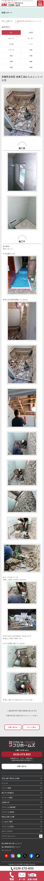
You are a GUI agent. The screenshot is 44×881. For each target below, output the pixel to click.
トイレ (31, 44)
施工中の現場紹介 (8, 793)
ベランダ (11, 50)
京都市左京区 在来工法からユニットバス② (21, 715)
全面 (30, 50)
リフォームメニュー (9, 836)
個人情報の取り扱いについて (12, 843)
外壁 (30, 56)
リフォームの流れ (8, 826)
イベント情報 (6, 788)
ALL (11, 32)
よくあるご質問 (7, 821)
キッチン (31, 38)
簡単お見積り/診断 (8, 817)
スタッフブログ (7, 831)
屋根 (30, 61)
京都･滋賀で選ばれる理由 (11, 778)
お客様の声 (5, 802)
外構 (11, 61)
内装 (11, 56)
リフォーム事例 (7, 797)
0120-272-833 (22, 754)
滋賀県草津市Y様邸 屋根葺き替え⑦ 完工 (22, 711)
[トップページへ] (15, 3)
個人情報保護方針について (11, 847)
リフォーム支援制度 (9, 807)
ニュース (5, 783)
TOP (3, 21)
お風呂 (31, 32)
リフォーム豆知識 (8, 812)
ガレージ (11, 38)
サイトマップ (6, 850)
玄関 (30, 67)
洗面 (11, 67)
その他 (11, 44)
